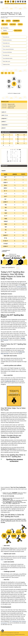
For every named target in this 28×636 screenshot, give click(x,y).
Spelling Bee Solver (21, 286)
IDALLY (6, 221)
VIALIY (5, 240)
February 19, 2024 (11, 104)
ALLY (5, 213)
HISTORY (4, 24)
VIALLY (6, 243)
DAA (5, 185)
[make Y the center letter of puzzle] (9, 87)
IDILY (5, 224)
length (15, 174)
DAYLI (5, 188)
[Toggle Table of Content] (16, 268)
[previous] (6, 73)
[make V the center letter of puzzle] (12, 87)
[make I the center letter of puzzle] (19, 81)
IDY (5, 227)
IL (6, 232)
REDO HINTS (17, 30)
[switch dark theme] (2, 631)
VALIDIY (5, 235)
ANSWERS (16, 20)
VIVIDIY (5, 246)
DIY (5, 191)
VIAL (5, 238)
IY (5, 193)
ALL (5, 210)
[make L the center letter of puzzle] (19, 87)
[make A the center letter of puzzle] (14, 79)
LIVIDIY (5, 202)
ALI (5, 177)
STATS (20, 24)
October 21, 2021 (11, 107)
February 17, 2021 (17, 93)
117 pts (6, 115)
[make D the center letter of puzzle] (9, 81)
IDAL (5, 218)
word (5, 174)
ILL (6, 229)
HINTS (8, 20)
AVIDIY (6, 182)
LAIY (5, 196)
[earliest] (2, 73)
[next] (9, 73)
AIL (5, 179)
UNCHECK (4, 33)
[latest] (13, 73)
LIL (6, 199)
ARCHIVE (12, 24)
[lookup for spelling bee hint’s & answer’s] (3, 20)
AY (5, 215)
